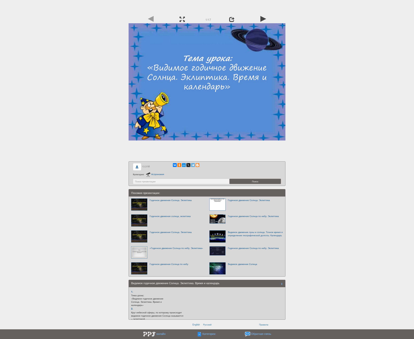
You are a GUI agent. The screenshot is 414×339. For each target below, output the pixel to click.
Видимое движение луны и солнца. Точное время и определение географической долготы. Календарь (255, 233)
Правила (263, 324)
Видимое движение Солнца (242, 264)
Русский (207, 324)
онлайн (160, 334)
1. (132, 291)
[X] (188, 165)
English (196, 324)
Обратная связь (261, 334)
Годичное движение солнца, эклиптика (170, 216)
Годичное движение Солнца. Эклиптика (171, 200)
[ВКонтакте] (175, 165)
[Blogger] (197, 165)
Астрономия (157, 174)
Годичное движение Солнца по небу (169, 264)
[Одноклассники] (179, 165)
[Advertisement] (207, 7)
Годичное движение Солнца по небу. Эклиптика (253, 216)
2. (132, 308)
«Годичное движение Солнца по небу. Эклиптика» (176, 248)
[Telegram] (193, 165)
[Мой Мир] (184, 165)
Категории (208, 334)
